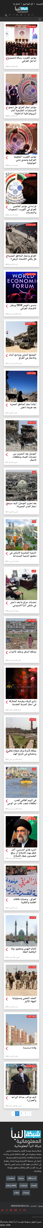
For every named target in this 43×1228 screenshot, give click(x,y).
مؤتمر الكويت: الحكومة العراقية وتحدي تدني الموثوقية (25, 160)
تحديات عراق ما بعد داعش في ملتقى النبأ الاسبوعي (23, 604)
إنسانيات (23, 1185)
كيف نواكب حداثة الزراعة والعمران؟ (23, 1099)
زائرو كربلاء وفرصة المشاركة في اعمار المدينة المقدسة (22, 703)
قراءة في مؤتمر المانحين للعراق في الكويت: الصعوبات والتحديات (22, 209)
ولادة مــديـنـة (29, 1048)
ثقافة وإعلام (11, 1185)
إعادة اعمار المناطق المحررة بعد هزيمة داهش (23, 406)
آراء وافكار (32, 1178)
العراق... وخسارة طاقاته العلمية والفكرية (24, 901)
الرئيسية (39, 4)
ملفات (16, 1193)
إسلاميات (11, 1178)
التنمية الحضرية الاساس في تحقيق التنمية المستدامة (22, 554)
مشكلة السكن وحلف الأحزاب (22, 652)
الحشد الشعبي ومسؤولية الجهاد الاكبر (24, 1000)
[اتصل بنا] (32, 15)
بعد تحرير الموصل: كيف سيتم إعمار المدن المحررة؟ (21, 505)
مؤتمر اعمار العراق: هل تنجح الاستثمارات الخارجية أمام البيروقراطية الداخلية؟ (22, 110)
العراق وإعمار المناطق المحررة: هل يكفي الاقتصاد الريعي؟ (21, 258)
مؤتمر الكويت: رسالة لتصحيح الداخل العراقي (22, 60)
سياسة (21, 1178)
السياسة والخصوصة (37, 1217)
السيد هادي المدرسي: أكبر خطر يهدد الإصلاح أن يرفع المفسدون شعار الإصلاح (23, 853)
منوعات (26, 1193)
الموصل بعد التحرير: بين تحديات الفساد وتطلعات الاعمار (24, 457)
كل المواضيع (28, 4)
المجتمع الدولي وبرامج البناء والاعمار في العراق (22, 357)
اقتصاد (34, 1185)
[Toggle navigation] (40, 19)
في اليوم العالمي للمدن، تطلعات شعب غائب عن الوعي (21, 802)
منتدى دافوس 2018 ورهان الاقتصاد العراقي (23, 307)
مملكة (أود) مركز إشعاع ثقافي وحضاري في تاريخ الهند (21, 752)
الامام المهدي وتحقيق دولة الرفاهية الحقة (23, 950)
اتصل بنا (16, 4)
